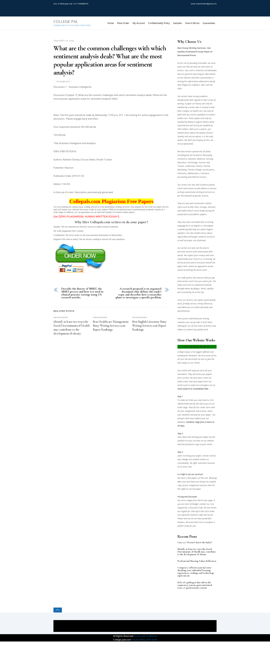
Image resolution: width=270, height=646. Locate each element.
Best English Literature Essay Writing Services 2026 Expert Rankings (149, 326)
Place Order (123, 23)
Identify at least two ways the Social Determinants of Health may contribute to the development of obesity (71, 327)
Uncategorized (63, 81)
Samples (177, 23)
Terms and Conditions (145, 636)
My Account (139, 23)
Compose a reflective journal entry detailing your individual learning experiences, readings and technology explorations (195, 571)
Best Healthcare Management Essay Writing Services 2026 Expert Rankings (111, 326)
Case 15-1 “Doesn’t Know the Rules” (194, 542)
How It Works (192, 23)
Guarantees (209, 23)
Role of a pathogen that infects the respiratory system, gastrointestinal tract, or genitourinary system (194, 585)
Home (110, 23)
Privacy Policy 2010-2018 (144, 639)
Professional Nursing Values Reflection (196, 561)
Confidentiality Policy (159, 23)
